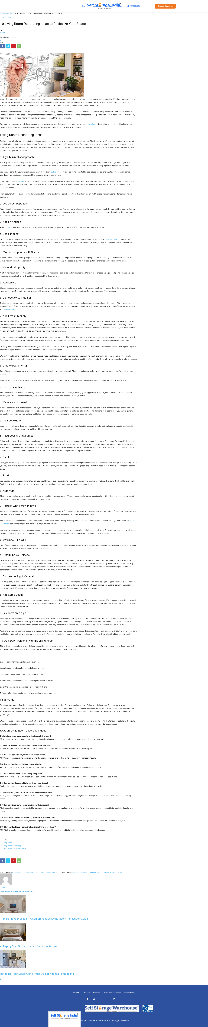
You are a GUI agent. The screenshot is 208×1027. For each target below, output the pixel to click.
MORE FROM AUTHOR (25, 892)
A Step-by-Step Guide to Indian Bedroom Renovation (31, 946)
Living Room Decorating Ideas (14, 848)
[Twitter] (8, 46)
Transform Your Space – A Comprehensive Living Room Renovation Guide (44, 918)
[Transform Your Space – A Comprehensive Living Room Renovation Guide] (13, 912)
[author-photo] (6, 884)
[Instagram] (107, 999)
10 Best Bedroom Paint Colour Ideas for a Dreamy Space (34, 872)
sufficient (55, 172)
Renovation (10, 13)
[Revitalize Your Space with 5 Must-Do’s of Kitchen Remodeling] (13, 968)
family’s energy (10, 309)
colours (21, 181)
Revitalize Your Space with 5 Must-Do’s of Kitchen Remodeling (37, 973)
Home (2, 13)
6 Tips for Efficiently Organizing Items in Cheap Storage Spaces (97, 872)
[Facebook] (2, 46)
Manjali (2, 32)
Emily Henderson (111, 239)
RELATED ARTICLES (8, 892)
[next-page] (1, 979)
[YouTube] (120, 999)
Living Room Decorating (12, 846)
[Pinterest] (13, 46)
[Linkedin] (100, 999)
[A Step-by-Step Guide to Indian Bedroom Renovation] (13, 940)
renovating (90, 124)
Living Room (7, 843)
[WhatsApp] (19, 46)
